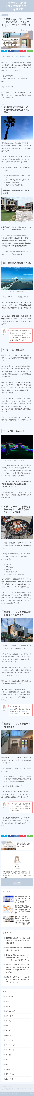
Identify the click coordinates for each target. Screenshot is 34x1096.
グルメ (7, 1001)
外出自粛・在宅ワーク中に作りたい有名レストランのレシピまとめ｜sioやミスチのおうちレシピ (17, 979)
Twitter (24, 711)
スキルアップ (10, 1011)
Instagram (13, 713)
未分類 (7, 1069)
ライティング (10, 1045)
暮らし (7, 1059)
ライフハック (10, 1050)
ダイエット (9, 1021)
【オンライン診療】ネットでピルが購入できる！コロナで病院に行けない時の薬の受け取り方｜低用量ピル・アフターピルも (17, 968)
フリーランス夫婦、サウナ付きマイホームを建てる (17, 6)
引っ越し (8, 1055)
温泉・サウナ (10, 1074)
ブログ (7, 1030)
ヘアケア (8, 1035)
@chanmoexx (21, 56)
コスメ (7, 1006)
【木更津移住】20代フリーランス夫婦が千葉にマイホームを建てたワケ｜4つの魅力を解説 (17, 940)
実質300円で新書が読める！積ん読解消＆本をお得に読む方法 (18, 949)
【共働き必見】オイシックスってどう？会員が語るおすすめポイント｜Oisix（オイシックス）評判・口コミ (17, 957)
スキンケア (9, 1016)
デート (7, 1025)
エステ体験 (9, 996)
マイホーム (4, 15)
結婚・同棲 (9, 1079)
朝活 (6, 1064)
